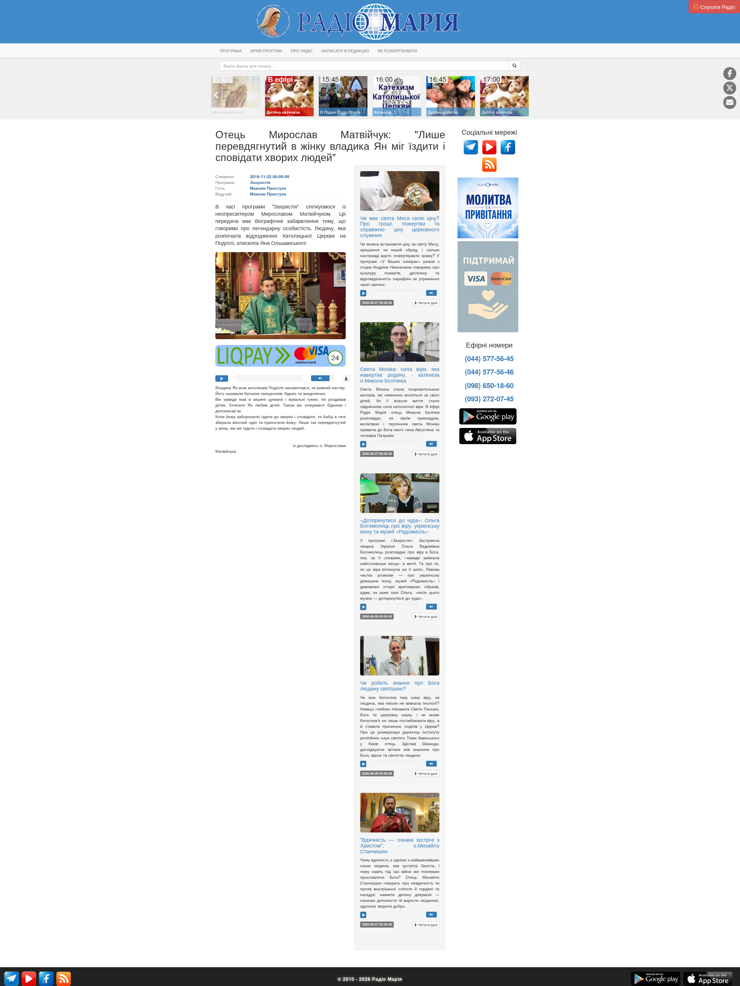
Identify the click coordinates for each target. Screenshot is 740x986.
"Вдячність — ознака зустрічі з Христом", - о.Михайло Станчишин (399, 845)
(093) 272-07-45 (489, 398)
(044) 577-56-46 (489, 371)
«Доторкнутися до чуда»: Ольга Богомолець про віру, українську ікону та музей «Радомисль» (399, 525)
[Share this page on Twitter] (729, 88)
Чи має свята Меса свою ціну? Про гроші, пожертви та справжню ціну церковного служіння (399, 226)
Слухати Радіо (717, 6)
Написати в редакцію (345, 50)
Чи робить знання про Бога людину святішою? (399, 685)
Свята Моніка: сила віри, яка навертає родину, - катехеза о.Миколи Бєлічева (399, 374)
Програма (231, 50)
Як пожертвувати (397, 50)
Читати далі (427, 302)
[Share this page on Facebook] (729, 73)
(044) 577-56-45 (489, 358)
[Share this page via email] (729, 102)
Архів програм (266, 50)
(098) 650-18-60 (489, 385)
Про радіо (301, 50)
